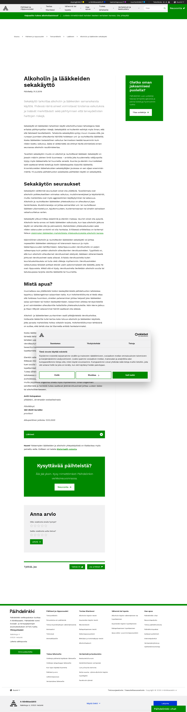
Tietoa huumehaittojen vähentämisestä (61, 625)
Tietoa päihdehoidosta (153, 625)
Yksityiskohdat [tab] (93, 343)
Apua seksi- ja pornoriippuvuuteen (125, 633)
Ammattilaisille (52, 638)
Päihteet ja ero (52, 672)
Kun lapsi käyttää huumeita (56, 668)
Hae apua (87, 8)
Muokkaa (92, 375)
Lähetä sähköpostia (18, 641)
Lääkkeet (70, 36)
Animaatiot (50, 629)
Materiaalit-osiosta (67, 449)
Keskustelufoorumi (86, 658)
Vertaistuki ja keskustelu (124, 8)
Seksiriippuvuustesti (87, 634)
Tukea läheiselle (103, 8)
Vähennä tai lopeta (70, 8)
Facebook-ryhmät (85, 680)
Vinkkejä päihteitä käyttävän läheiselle (61, 658)
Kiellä (56, 375)
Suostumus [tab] (55, 343)
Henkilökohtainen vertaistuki (90, 663)
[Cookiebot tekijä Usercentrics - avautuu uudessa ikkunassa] (137, 335)
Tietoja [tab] (132, 343)
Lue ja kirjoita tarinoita (87, 668)
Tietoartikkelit (55, 36)
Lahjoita (165, 703)
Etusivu (16, 36)
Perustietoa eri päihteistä (56, 620)
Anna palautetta (25, 652)
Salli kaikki (130, 375)
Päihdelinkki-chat (150, 615)
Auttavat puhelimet (151, 634)
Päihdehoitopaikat (151, 629)
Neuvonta (176, 8)
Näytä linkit (92, 703)
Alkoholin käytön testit (88, 615)
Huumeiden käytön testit (88, 620)
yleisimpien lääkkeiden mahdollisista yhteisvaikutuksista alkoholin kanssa (67, 233)
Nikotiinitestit (84, 625)
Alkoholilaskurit (85, 643)
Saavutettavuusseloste (135, 690)
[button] (168, 709)
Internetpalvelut (150, 638)
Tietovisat (50, 634)
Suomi (179, 2)
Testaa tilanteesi (50, 8)
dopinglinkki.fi (76, 2)
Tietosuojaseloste (115, 690)
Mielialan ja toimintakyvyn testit (91, 638)
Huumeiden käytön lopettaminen (124, 624)
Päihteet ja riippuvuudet (27, 8)
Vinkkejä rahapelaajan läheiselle (58, 663)
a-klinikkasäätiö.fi (96, 2)
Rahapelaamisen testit (87, 629)
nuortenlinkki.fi (137, 2)
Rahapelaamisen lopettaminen (123, 628)
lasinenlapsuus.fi (117, 2)
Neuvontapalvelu (150, 620)
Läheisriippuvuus (52, 677)
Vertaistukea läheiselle (55, 681)
